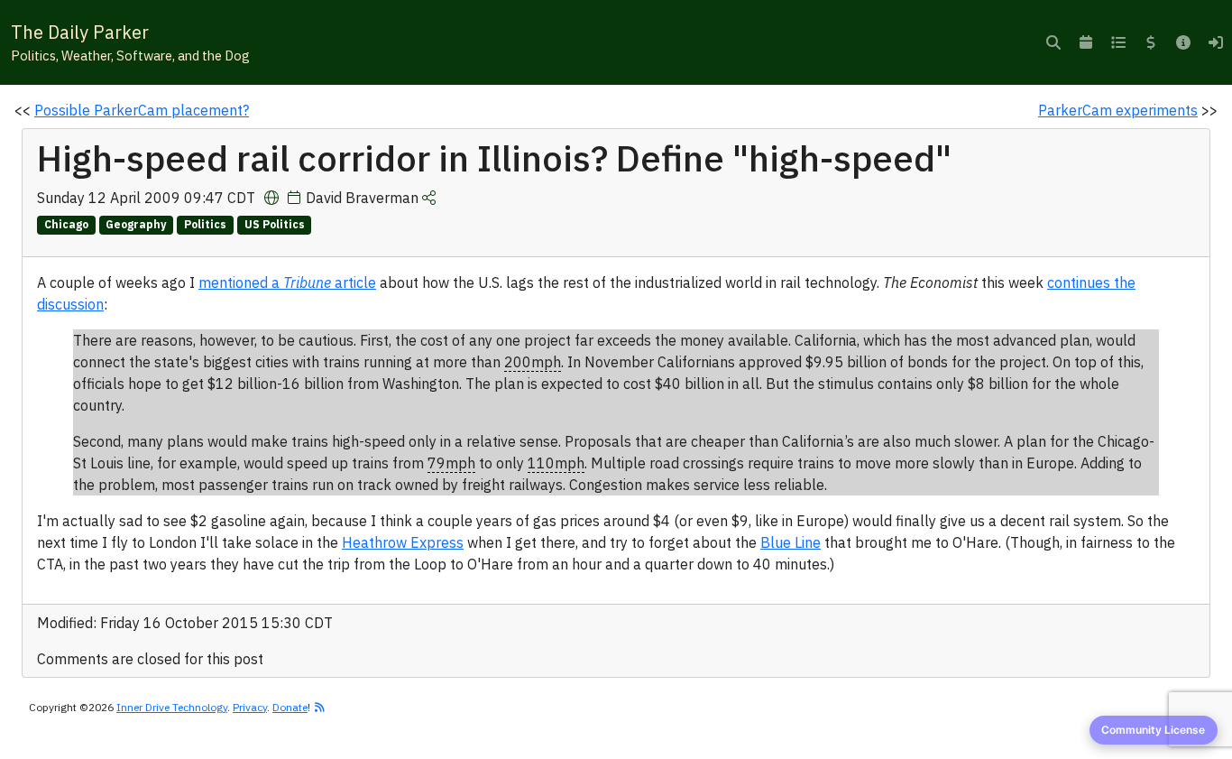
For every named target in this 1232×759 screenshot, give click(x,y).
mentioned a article (287, 282)
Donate (290, 707)
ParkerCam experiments (1118, 110)
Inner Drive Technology (171, 707)
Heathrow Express (403, 542)
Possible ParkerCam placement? (141, 110)
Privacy (250, 707)
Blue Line (790, 542)
